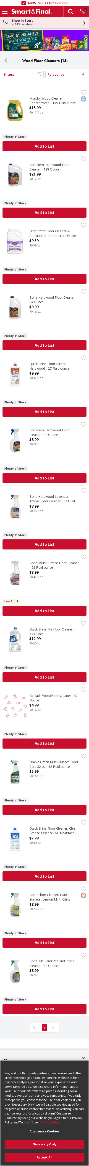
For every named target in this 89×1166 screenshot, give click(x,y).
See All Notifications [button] (53, 3)
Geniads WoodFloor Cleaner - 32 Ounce (53, 697)
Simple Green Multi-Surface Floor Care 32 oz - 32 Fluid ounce (53, 764)
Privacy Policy (50, 1122)
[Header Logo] (30, 12)
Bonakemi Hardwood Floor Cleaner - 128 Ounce (49, 166)
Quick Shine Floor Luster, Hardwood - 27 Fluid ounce (49, 366)
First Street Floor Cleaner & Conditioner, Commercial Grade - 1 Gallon (53, 235)
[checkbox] (83, 93)
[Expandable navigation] (5, 11)
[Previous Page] (35, 1027)
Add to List (45, 146)
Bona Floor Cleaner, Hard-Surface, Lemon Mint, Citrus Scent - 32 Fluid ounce (50, 899)
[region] (44, 1113)
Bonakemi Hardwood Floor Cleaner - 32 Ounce (49, 432)
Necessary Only (44, 1144)
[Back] (6, 61)
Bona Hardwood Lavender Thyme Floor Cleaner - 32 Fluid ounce (52, 500)
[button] (70, 11)
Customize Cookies (44, 1131)
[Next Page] (54, 1027)
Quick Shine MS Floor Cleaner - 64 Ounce (52, 631)
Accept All (44, 1157)
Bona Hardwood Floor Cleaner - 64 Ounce (53, 299)
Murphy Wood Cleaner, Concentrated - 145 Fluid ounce (52, 100)
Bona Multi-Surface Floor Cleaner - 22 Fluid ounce (54, 565)
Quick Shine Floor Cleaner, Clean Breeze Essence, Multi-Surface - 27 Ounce (53, 832)
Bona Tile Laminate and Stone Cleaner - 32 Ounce (51, 963)
